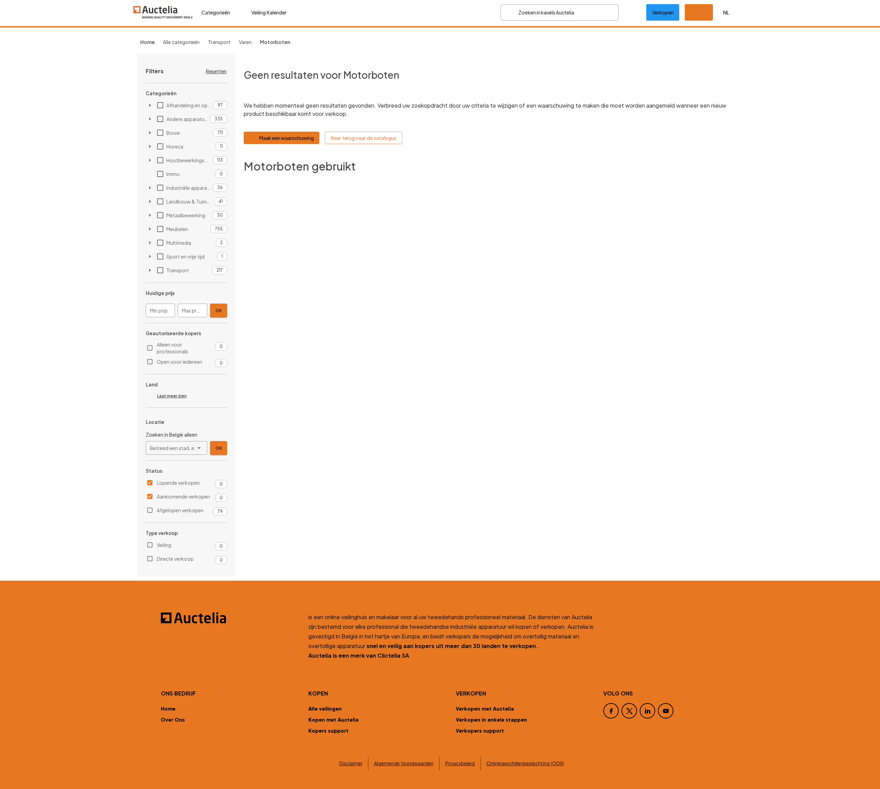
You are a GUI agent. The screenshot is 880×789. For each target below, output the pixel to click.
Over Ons (173, 719)
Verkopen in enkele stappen (491, 719)
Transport (219, 42)
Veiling (164, 545)
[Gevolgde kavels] (632, 12)
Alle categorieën (181, 42)
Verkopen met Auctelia (485, 708)
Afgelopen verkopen (180, 510)
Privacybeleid (460, 763)
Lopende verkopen (178, 483)
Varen (245, 42)
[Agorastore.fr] (230, 617)
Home (168, 708)
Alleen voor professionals (172, 347)
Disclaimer (350, 763)
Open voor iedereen (179, 362)
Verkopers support (480, 730)
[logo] (163, 12)
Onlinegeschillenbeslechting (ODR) (525, 763)
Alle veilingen (325, 708)
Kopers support (328, 730)
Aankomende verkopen (183, 496)
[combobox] (176, 448)
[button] (699, 12)
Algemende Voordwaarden (403, 763)
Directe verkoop (175, 559)
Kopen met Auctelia (333, 719)
